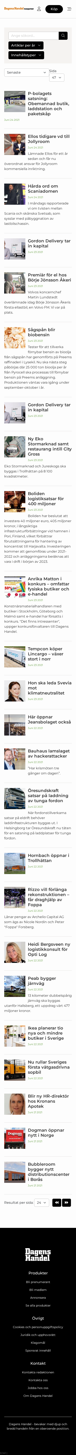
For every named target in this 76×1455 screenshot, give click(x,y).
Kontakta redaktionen (38, 1372)
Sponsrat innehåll (38, 1350)
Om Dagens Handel (38, 1396)
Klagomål (38, 1343)
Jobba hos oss (38, 1388)
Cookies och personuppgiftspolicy (38, 1327)
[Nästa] (66, 1203)
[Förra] (56, 1203)
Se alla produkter (38, 1305)
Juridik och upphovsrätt (38, 1335)
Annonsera (38, 1298)
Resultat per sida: (19, 1203)
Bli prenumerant (38, 1282)
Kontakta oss (38, 1380)
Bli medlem (38, 1290)
